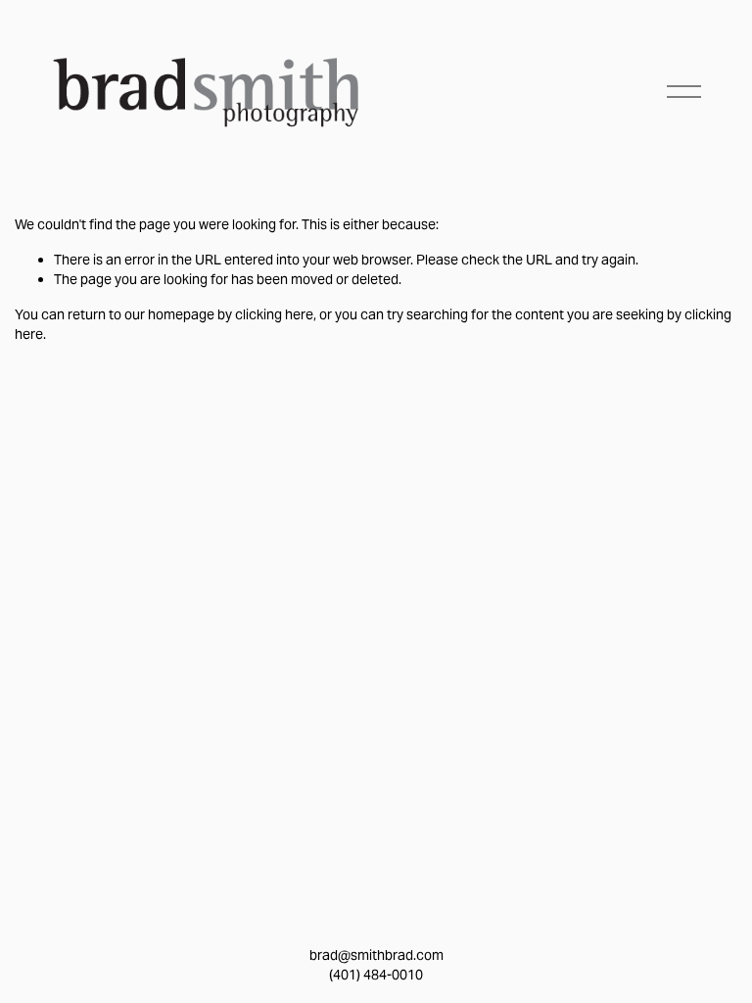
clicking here (274, 314)
